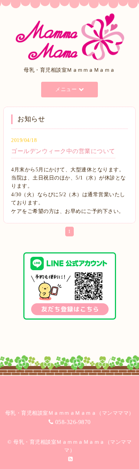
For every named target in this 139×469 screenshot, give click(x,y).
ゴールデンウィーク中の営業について (63, 151)
